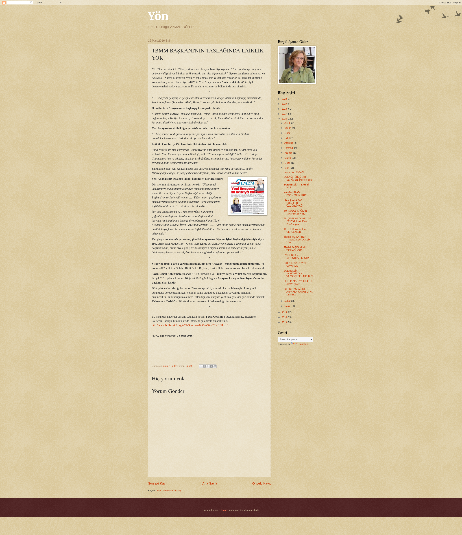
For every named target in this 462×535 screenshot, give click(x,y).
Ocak (287, 306)
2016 (284, 118)
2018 (284, 108)
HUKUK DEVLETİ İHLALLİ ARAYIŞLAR (298, 282)
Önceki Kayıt (261, 483)
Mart (287, 167)
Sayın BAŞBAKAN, (294, 172)
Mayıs (288, 157)
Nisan (287, 163)
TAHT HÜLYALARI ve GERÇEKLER (295, 230)
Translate (303, 344)
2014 (284, 317)
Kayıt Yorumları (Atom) (169, 490)
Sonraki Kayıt (157, 483)
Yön (158, 16)
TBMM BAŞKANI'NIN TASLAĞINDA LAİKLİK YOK (297, 240)
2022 (284, 99)
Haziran (288, 152)
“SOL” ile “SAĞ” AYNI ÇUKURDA (295, 264)
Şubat (287, 301)
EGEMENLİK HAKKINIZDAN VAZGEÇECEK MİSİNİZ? (298, 273)
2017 (284, 113)
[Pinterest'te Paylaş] (215, 366)
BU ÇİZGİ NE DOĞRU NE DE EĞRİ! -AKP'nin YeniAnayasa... (297, 221)
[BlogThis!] (204, 366)
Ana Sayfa (209, 483)
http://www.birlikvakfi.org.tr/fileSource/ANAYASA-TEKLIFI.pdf (189, 325)
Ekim (287, 133)
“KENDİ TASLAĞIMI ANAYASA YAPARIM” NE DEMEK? (298, 292)
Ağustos (289, 143)
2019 (284, 103)
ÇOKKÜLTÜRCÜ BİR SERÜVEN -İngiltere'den (298, 178)
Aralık (287, 123)
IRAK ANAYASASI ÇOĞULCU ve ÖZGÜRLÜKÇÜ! (293, 203)
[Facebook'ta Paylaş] (211, 366)
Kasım (288, 128)
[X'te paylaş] (208, 366)
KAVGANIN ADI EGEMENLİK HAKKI (296, 193)
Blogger (224, 510)
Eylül (287, 138)
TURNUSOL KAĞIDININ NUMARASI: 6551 (296, 212)
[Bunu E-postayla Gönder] (201, 366)
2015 (284, 312)
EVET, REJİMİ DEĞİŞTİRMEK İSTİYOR (298, 256)
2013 (284, 322)
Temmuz (289, 148)
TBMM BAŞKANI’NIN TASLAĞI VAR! (295, 248)
